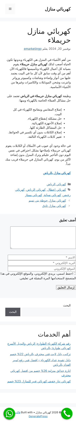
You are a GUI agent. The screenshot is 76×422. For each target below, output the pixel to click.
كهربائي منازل (58, 9)
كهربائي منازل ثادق (54, 206)
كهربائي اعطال (56, 189)
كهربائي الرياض (56, 184)
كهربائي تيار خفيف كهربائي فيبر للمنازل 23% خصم (39, 381)
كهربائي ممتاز (33, 195)
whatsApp (9, 413)
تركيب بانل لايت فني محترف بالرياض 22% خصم (40, 354)
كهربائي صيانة (52, 195)
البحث (67, 305)
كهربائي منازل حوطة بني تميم (47, 200)
